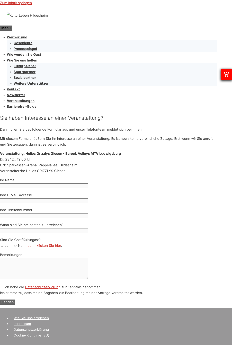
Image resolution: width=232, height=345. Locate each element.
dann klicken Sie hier (44, 246)
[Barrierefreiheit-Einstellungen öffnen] (226, 74)
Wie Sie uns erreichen (31, 318)
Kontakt (13, 89)
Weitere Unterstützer (31, 83)
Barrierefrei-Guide (22, 106)
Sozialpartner (25, 78)
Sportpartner (24, 72)
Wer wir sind (17, 37)
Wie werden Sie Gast (24, 54)
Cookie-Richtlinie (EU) (31, 335)
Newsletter (16, 95)
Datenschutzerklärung (42, 287)
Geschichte (23, 43)
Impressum (22, 324)
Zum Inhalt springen (16, 3)
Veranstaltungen (20, 101)
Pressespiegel (25, 49)
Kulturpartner (25, 66)
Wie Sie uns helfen (22, 60)
